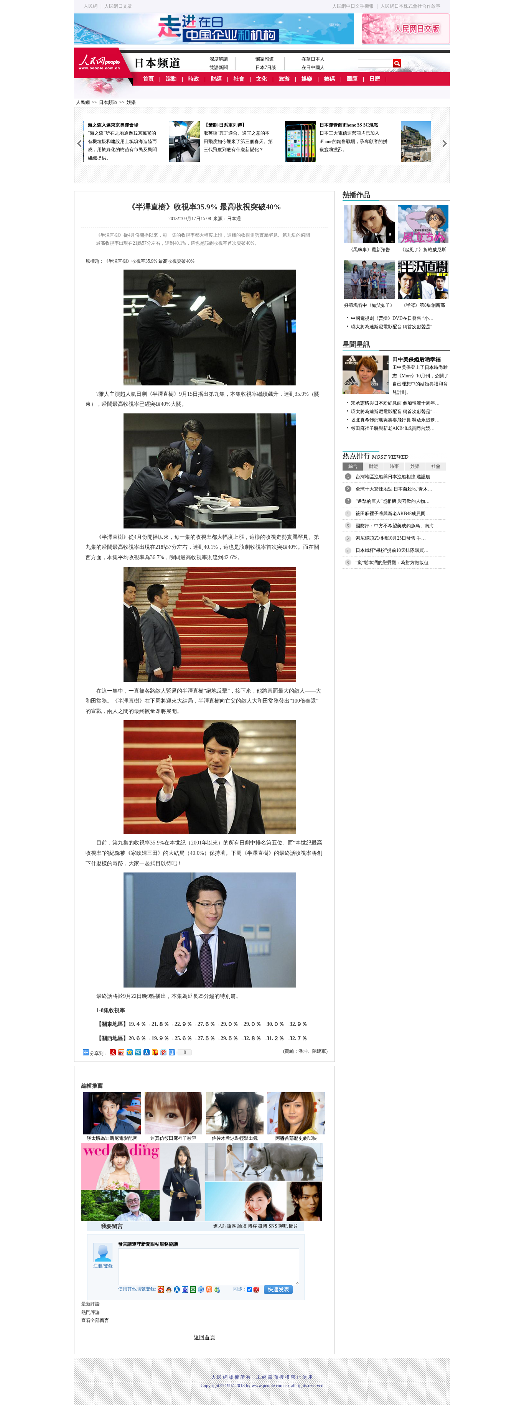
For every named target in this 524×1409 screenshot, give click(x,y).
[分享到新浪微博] (121, 1052)
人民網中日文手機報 (353, 6)
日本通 (234, 218)
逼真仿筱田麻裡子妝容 (173, 1138)
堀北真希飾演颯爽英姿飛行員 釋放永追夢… (395, 420)
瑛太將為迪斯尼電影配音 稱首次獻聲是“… (394, 326)
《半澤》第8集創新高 (423, 305)
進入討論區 (224, 1226)
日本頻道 (108, 102)
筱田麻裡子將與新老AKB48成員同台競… (393, 428)
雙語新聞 (218, 67)
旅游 (284, 79)
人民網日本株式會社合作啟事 (410, 6)
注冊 (97, 1266)
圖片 (293, 1226)
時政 (193, 79)
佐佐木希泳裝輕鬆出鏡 (235, 1138)
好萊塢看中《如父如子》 (369, 305)
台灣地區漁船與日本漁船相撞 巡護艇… (395, 476)
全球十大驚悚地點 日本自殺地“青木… (394, 489)
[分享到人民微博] (112, 1052)
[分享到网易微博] (163, 1052)
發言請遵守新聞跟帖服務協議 (148, 1244)
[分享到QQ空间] (129, 1052)
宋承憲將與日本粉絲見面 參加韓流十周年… (395, 403)
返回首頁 (204, 1337)
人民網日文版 (118, 6)
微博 (262, 1226)
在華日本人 (313, 59)
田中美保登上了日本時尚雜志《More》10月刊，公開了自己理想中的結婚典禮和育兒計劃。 (420, 376)
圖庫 (352, 79)
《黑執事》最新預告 (369, 249)
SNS (273, 1226)
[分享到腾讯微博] (137, 1052)
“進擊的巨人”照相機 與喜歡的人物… (393, 501)
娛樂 (307, 79)
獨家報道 (264, 59)
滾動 (171, 79)
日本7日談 (265, 67)
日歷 (374, 79)
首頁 (148, 79)
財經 (216, 79)
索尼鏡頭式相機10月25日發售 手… (391, 538)
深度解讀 (218, 59)
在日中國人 (313, 67)
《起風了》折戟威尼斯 (423, 249)
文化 (261, 79)
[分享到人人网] (146, 1052)
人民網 (90, 6)
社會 (239, 79)
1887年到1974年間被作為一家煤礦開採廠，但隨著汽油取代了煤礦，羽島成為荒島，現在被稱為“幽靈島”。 (390, 141)
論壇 (242, 1226)
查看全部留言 (95, 1320)
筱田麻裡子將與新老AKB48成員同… (393, 513)
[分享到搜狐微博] (154, 1052)
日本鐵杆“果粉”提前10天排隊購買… (392, 550)
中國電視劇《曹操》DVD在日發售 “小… (392, 318)
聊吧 (283, 1226)
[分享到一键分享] (171, 1052)
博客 (252, 1226)
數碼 (329, 79)
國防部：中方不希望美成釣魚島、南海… (397, 525)
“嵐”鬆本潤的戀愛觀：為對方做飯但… (394, 562)
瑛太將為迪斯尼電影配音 (112, 1138)
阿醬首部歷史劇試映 (296, 1138)
